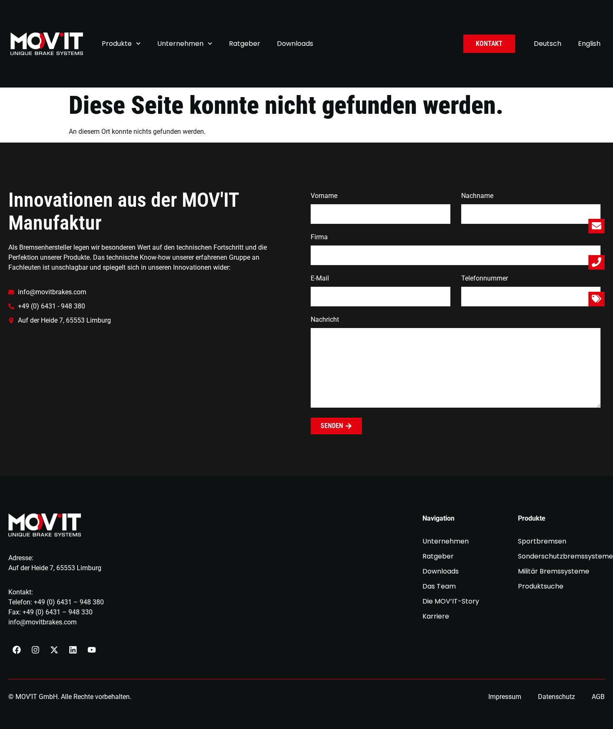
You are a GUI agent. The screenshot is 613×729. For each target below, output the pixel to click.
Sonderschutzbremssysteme (561, 556)
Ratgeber (244, 43)
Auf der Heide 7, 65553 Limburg (54, 568)
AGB (598, 697)
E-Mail (320, 278)
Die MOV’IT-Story (450, 601)
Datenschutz (556, 697)
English (589, 43)
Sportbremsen (542, 541)
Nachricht (325, 319)
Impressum (504, 697)
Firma (319, 237)
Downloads (295, 43)
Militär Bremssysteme (553, 571)
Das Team (439, 586)
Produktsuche (540, 586)
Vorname (324, 196)
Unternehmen (180, 43)
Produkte (117, 43)
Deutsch (547, 43)
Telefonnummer (484, 278)
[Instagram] (35, 649)
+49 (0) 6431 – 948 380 (69, 602)
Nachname (477, 196)
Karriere (435, 616)
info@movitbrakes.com (42, 622)
